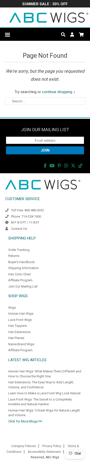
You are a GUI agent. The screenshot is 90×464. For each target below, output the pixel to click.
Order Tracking (19, 250)
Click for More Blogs (23, 421)
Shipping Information (23, 268)
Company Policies (23, 446)
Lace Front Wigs (20, 320)
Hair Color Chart (19, 274)
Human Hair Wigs (20, 313)
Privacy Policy (51, 446)
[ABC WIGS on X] (73, 165)
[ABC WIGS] (48, 17)
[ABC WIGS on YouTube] (52, 165)
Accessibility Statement (44, 452)
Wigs (12, 307)
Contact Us (19, 229)
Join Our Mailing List (23, 286)
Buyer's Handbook (21, 262)
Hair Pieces (16, 338)
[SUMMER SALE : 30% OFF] (45, 4)
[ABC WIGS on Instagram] (66, 165)
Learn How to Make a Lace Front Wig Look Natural (44, 393)
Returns (13, 256)
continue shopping (57, 92)
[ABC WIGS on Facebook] (45, 165)
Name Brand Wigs (21, 344)
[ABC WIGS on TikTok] (80, 165)
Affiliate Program (20, 280)
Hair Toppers (17, 326)
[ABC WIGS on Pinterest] (59, 165)
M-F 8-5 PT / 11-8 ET (25, 222)
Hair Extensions (19, 332)
